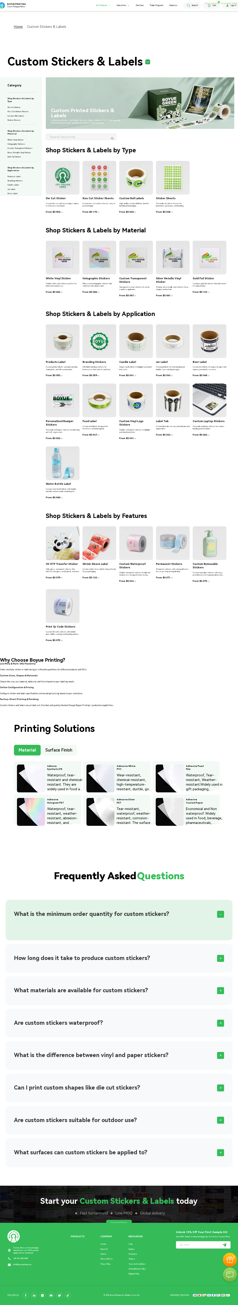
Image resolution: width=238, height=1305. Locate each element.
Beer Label (12, 193)
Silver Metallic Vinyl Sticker (19, 152)
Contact (103, 1244)
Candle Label (13, 185)
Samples (132, 1249)
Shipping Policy (134, 1274)
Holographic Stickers (16, 144)
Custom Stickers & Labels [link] (46, 27)
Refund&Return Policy (137, 1269)
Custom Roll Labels (15, 116)
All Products (101, 5)
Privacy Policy (105, 1264)
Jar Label (11, 189)
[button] (119, 914)
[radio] (27, 751)
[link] (18, 27)
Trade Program (156, 5)
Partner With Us (106, 1259)
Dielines (140, 5)
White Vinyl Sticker (15, 140)
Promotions (133, 1254)
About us (173, 5)
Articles (103, 1254)
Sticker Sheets (13, 120)
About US (104, 1249)
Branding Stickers (15, 180)
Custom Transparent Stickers (20, 148)
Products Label (14, 176)
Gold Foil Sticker (14, 157)
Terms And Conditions (137, 1264)
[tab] (119, 914)
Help (130, 1244)
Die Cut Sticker (14, 107)
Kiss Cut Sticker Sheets (18, 111)
